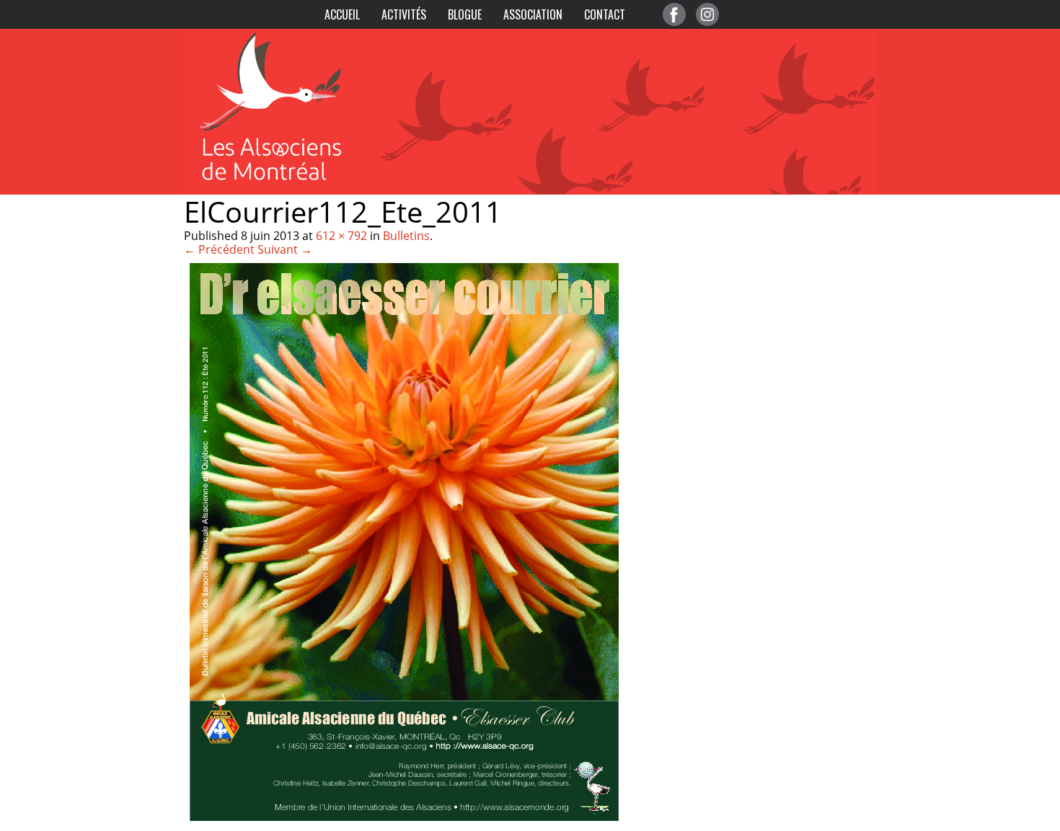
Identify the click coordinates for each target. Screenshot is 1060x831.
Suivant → (284, 249)
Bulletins (406, 236)
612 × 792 (341, 236)
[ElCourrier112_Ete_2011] (404, 823)
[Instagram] (707, 14)
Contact (604, 14)
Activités (403, 14)
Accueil (342, 14)
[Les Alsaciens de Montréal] (285, 36)
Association (532, 14)
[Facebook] (674, 14)
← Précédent (219, 249)
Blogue (465, 14)
